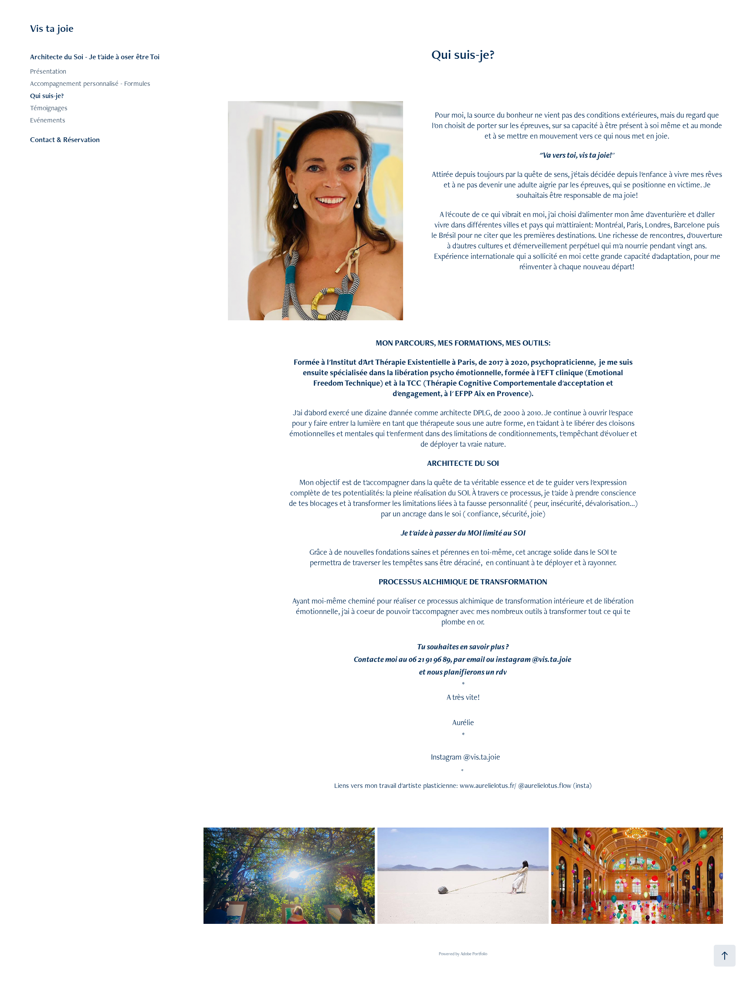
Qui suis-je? (47, 95)
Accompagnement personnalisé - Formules (90, 83)
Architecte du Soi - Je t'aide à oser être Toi (94, 56)
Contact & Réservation (65, 139)
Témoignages (49, 107)
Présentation (48, 71)
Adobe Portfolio (474, 954)
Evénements (47, 120)
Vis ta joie (52, 28)
